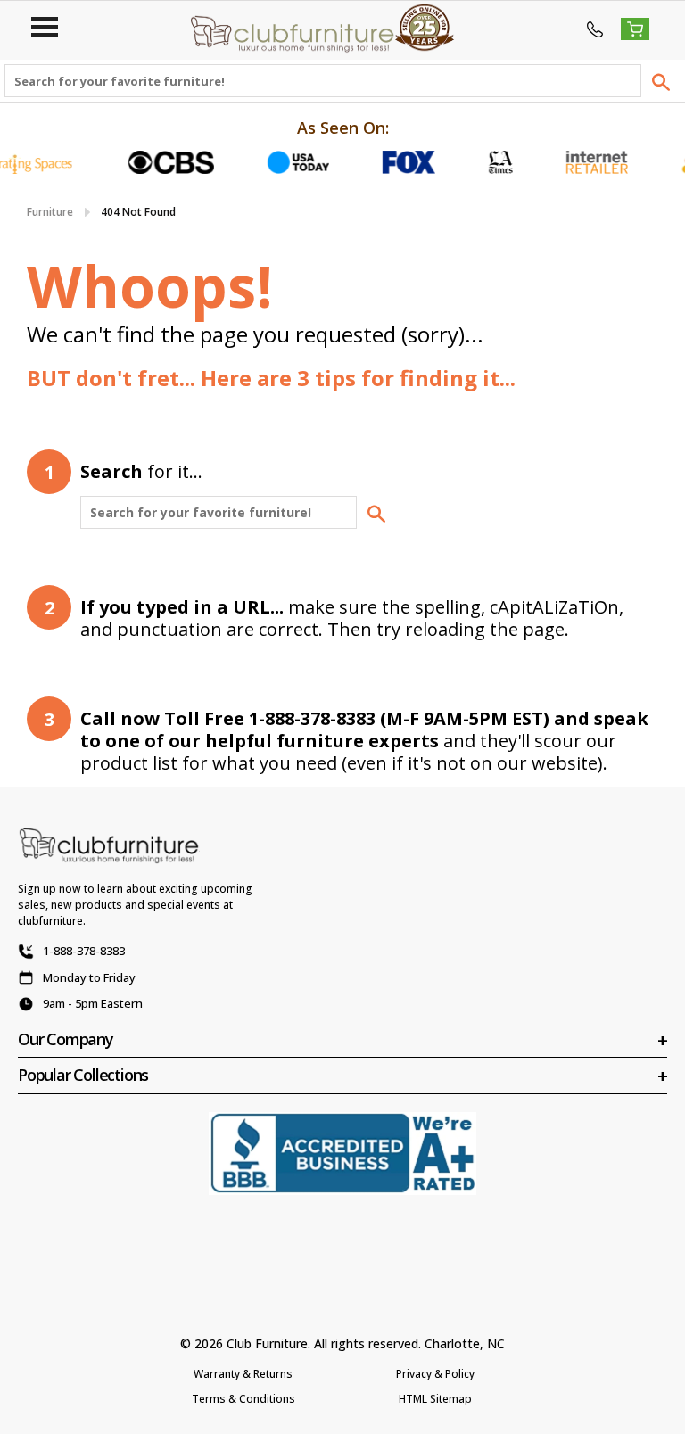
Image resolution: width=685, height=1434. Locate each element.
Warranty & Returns (243, 1373)
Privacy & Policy (435, 1373)
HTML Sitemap (435, 1398)
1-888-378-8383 (84, 951)
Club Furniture (267, 1343)
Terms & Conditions (243, 1398)
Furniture (50, 211)
